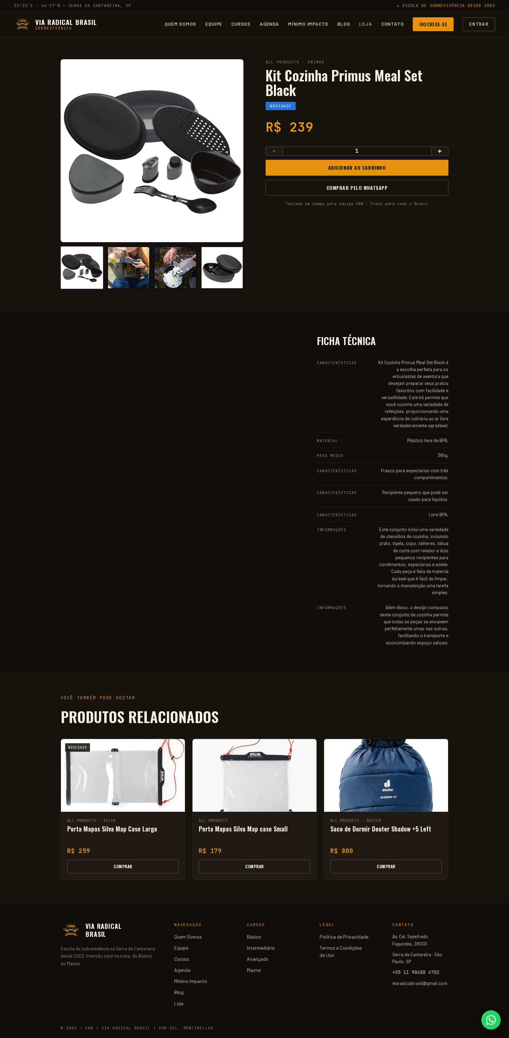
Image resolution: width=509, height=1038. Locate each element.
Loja (365, 24)
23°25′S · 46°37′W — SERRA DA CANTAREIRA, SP (72, 5)
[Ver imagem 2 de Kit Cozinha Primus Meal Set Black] (128, 267)
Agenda (269, 24)
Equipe (213, 24)
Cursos (241, 24)
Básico (254, 937)
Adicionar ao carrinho (357, 167)
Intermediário (261, 948)
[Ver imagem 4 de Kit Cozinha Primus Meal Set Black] (222, 267)
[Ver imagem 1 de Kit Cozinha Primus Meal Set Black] (82, 267)
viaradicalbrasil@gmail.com (419, 983)
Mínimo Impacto (308, 24)
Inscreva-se (433, 23)
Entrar (479, 24)
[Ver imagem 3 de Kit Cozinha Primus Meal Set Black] (175, 267)
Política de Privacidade (344, 937)
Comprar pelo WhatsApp (357, 187)
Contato (392, 24)
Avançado (257, 959)
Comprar (123, 866)
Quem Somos (180, 24)
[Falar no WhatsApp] (491, 1020)
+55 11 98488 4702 (415, 972)
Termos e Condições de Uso (341, 951)
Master (254, 970)
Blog (343, 24)
